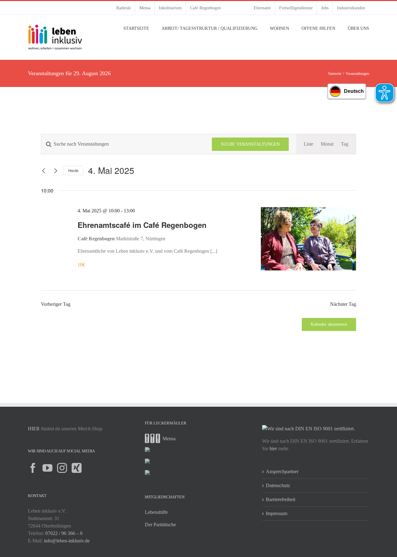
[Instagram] (62, 468)
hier (273, 448)
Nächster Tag (343, 304)
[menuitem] (123, 8)
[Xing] (77, 468)
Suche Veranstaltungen (250, 144)
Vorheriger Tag (55, 304)
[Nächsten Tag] (56, 170)
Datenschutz (278, 485)
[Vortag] (43, 170)
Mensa (169, 438)
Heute (73, 170)
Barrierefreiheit (280, 499)
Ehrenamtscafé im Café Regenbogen (142, 225)
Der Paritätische (160, 524)
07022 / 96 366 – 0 (64, 533)
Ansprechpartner (282, 471)
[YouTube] (47, 468)
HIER (34, 428)
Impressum (276, 513)
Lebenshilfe (156, 512)
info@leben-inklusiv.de (67, 540)
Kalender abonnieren (329, 324)
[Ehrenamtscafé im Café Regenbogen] (308, 238)
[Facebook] (33, 468)
